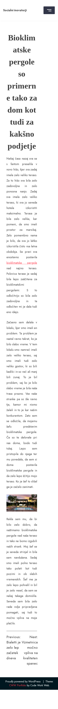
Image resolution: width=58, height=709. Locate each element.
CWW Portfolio (17, 685)
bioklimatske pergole (21, 263)
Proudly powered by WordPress (23, 681)
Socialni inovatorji (15, 10)
